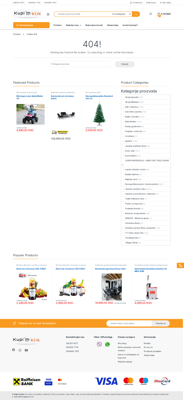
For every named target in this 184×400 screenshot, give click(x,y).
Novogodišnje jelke (93, 92)
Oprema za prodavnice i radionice (140, 194)
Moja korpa (151, 2)
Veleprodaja (112, 25)
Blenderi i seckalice (31, 265)
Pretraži (124, 64)
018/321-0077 (18, 2)
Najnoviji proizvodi (94, 25)
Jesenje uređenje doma (135, 146)
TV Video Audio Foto (134, 233)
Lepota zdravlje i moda (135, 169)
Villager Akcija (131, 242)
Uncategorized (131, 238)
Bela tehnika (130, 121)
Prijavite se (161, 323)
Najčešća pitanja (125, 361)
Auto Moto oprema (133, 112)
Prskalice (152, 265)
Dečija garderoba (133, 126)
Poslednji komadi (132, 208)
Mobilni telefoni (132, 174)
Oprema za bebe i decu (135, 189)
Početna (58, 25)
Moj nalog (167, 2)
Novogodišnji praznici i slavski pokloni (141, 184)
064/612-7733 (34, 2)
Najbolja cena (72, 25)
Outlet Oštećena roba (134, 199)
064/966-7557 (50, 2)
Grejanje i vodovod (133, 131)
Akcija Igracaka (131, 97)
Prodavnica (137, 2)
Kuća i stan (130, 151)
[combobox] (82, 14)
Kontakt (147, 343)
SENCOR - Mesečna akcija (136, 218)
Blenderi (19, 265)
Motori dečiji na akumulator (26, 92)
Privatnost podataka (152, 351)
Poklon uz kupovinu (134, 203)
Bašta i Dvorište (132, 117)
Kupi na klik (19, 394)
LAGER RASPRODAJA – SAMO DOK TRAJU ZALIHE (147, 160)
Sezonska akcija (132, 223)
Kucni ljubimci (131, 155)
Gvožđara (129, 136)
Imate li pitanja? (130, 25)
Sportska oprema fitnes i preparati (140, 228)
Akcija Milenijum (132, 102)
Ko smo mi (148, 347)
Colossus (43, 265)
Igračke (128, 141)
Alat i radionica (131, 107)
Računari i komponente (135, 213)
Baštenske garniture (58, 92)
